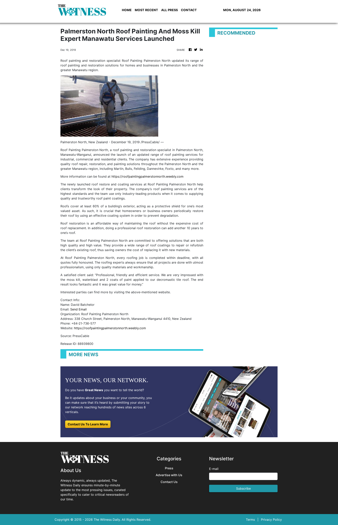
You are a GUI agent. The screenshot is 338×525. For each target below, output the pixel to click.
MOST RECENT (146, 10)
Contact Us (169, 482)
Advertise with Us (169, 475)
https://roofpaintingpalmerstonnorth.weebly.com (147, 176)
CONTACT (189, 10)
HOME (127, 10)
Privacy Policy (271, 519)
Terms (250, 519)
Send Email (78, 309)
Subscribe (243, 488)
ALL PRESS (169, 10)
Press (169, 468)
